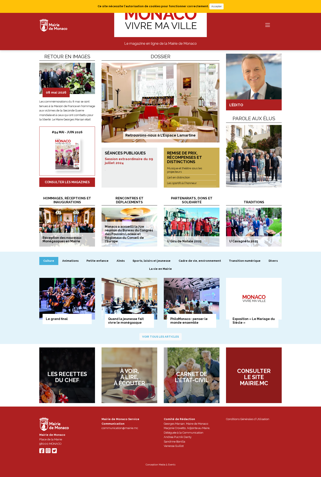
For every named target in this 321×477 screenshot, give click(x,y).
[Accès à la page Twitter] (54, 451)
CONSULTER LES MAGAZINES (67, 182)
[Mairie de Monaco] (54, 424)
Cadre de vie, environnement (200, 260)
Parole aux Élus (254, 118)
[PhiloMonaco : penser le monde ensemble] (191, 299)
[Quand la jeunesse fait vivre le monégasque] (129, 299)
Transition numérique (245, 260)
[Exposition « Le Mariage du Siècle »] (254, 299)
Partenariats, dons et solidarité (191, 200)
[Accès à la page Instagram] (48, 451)
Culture (48, 260)
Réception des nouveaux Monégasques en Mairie (62, 239)
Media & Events (167, 464)
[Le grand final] (67, 299)
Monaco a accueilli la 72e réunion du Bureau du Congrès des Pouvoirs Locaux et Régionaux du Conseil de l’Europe (129, 234)
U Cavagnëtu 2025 (243, 241)
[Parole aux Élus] (254, 156)
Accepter (216, 6)
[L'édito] (254, 76)
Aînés (121, 260)
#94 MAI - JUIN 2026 (67, 132)
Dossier (160, 56)
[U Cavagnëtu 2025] (254, 227)
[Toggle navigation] (267, 25)
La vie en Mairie (160, 268)
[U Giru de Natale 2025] (191, 227)
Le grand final (57, 319)
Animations (70, 260)
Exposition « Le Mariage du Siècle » (254, 320)
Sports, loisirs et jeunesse (152, 260)
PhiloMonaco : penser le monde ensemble (189, 320)
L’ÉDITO (236, 105)
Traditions (254, 202)
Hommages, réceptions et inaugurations (67, 200)
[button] (41, 92)
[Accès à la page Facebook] (41, 451)
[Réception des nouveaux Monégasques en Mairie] (67, 227)
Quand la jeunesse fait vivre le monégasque (126, 320)
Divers (273, 260)
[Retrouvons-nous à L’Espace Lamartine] (160, 102)
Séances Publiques (125, 153)
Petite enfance (97, 260)
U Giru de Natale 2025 (184, 241)
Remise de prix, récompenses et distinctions (184, 157)
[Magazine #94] (67, 154)
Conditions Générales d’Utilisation (247, 419)
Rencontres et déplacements (129, 200)
